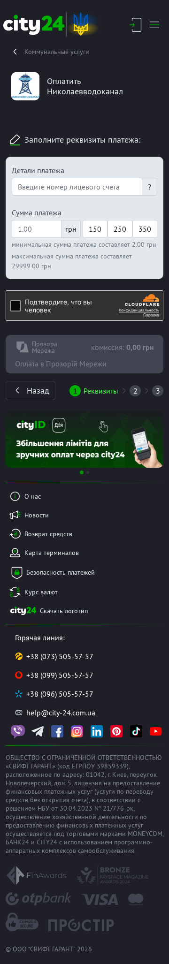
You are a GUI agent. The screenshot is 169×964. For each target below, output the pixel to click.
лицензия (88, 783)
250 (120, 229)
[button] (17, 439)
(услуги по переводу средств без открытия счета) (79, 795)
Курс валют (41, 592)
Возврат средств (48, 534)
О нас (32, 496)
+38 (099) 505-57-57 (59, 675)
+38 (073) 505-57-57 (59, 656)
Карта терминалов (51, 552)
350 (144, 229)
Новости (36, 515)
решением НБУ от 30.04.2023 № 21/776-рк (69, 808)
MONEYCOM (145, 833)
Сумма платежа (36, 212)
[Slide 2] (87, 472)
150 (95, 229)
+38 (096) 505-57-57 (59, 693)
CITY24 (47, 842)
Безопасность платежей (60, 572)
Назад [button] (38, 390)
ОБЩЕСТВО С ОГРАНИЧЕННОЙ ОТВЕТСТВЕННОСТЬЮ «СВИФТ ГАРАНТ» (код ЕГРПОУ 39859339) (84, 761)
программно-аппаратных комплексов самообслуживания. (79, 846)
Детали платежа (38, 170)
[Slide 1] (82, 472)
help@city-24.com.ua (60, 712)
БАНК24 (17, 842)
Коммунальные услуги (56, 51)
